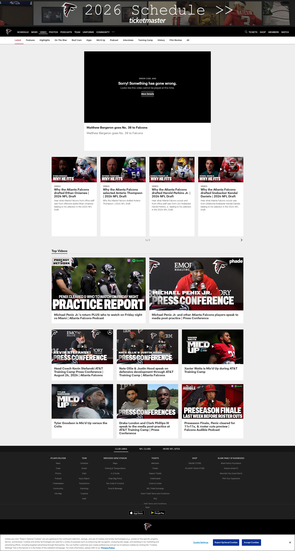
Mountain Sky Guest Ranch (231, 473)
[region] (147, 542)
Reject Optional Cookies (226, 542)
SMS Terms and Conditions (155, 504)
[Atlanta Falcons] (147, 527)
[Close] (290, 542)
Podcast (58, 478)
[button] (147, 94)
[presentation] (242, 240)
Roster (84, 468)
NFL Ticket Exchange (155, 488)
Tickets (155, 468)
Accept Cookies (251, 542)
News (58, 463)
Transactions (84, 483)
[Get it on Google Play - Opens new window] (157, 514)
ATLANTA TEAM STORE (195, 468)
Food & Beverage (115, 488)
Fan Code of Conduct (115, 483)
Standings (84, 488)
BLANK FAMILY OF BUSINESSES (231, 458)
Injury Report (84, 478)
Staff (84, 498)
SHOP (194, 458)
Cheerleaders (58, 483)
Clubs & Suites (155, 483)
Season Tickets (155, 473)
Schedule (84, 463)
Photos (58, 473)
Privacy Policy (108, 548)
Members (155, 463)
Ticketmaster (155, 478)
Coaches (84, 493)
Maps (115, 463)
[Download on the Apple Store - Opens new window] (136, 513)
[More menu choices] (113, 32)
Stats (84, 473)
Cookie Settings (200, 542)
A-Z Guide (115, 473)
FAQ (155, 498)
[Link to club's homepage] (8, 31)
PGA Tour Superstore (231, 478)
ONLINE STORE (194, 463)
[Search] (246, 32)
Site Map (58, 493)
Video (58, 468)
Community (58, 488)
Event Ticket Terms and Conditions (155, 493)
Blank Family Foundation (231, 463)
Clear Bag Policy (115, 478)
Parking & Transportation (115, 468)
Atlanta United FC (231, 468)
